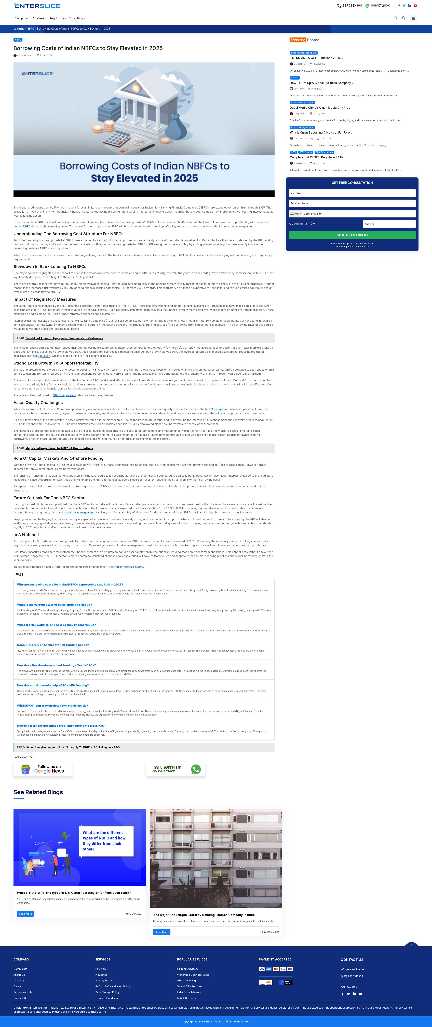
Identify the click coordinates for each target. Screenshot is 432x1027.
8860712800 (380, 5)
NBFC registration (64, 395)
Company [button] (21, 18)
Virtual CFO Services (189, 986)
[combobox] (295, 213)
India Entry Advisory (189, 992)
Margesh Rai (300, 64)
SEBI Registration (324, 152)
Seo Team (299, 88)
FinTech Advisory (187, 968)
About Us (19, 974)
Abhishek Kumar (25, 55)
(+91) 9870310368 (352, 976)
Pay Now (100, 968)
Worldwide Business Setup (193, 974)
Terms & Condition (106, 998)
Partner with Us (23, 992)
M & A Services (186, 998)
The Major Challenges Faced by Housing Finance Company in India (204, 915)
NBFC (30, 28)
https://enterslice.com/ (129, 566)
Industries (101, 974)
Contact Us (20, 998)
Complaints (20, 968)
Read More (25, 913)
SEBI (293, 152)
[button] (395, 18)
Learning (19, 28)
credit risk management (79, 512)
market (218, 409)
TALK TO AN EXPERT (352, 235)
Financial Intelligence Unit (303, 52)
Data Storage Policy (107, 992)
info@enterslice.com (353, 969)
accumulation (41, 355)
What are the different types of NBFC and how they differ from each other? (74, 892)
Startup (294, 77)
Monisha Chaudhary (303, 138)
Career (18, 986)
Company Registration (302, 102)
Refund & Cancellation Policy (113, 986)
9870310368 (352, 5)
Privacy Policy (104, 980)
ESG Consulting (186, 980)
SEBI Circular (306, 152)
